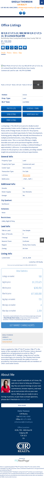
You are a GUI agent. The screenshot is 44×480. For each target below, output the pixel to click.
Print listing (11, 120)
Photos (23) (11, 108)
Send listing (11, 114)
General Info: (7, 156)
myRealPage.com (22, 460)
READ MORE (22, 405)
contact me (24, 399)
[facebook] (20, 13)
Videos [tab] (15, 52)
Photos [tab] (9, 52)
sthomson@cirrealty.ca (26, 7)
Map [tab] (20, 52)
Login (38, 7)
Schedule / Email (33, 108)
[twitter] (23, 13)
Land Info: (5, 226)
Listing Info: (6, 253)
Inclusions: (5, 209)
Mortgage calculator (33, 114)
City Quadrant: (6, 200)
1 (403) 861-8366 (7, 339)
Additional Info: (8, 184)
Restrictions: (6, 217)
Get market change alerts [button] (22, 325)
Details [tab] (3, 52)
